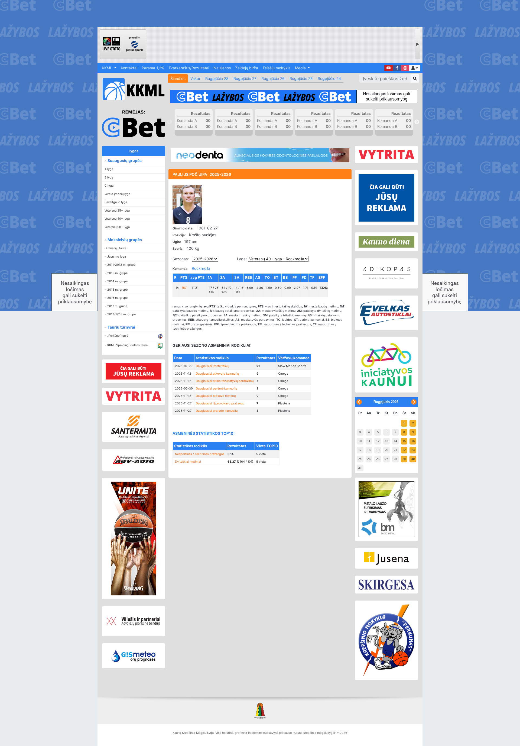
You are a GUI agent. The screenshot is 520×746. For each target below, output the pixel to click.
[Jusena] (386, 558)
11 (368, 441)
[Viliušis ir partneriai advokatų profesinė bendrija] (133, 621)
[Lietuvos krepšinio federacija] (260, 710)
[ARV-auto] (133, 459)
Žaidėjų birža (246, 68)
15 (404, 441)
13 (386, 441)
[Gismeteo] (133, 656)
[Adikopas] (386, 273)
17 (360, 450)
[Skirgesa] (386, 584)
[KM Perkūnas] (386, 640)
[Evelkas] (386, 313)
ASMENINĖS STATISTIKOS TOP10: (204, 433)
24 (360, 458)
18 (368, 450)
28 (395, 458)
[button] (414, 68)
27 (386, 458)
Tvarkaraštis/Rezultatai (188, 68)
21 (395, 450)
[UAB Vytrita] (133, 396)
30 (413, 458)
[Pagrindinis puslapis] (131, 89)
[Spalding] (133, 538)
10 (360, 441)
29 (404, 458)
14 (395, 441)
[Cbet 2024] (293, 96)
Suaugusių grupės (124, 160)
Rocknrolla (201, 268)
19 (377, 450)
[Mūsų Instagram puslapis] (405, 68)
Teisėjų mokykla (276, 68)
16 (413, 441)
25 (368, 458)
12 (377, 441)
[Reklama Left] (133, 371)
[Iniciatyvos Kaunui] (386, 365)
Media (301, 68)
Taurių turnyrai (121, 327)
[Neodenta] (260, 155)
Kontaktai (129, 68)
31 (360, 467)
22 (404, 450)
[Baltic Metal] (386, 509)
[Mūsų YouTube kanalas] (388, 68)
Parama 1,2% (153, 68)
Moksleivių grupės (124, 239)
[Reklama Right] (386, 198)
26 (377, 458)
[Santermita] (133, 426)
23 (413, 450)
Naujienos (222, 68)
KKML (107, 68)
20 (386, 450)
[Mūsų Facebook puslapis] (397, 68)
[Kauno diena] (386, 242)
